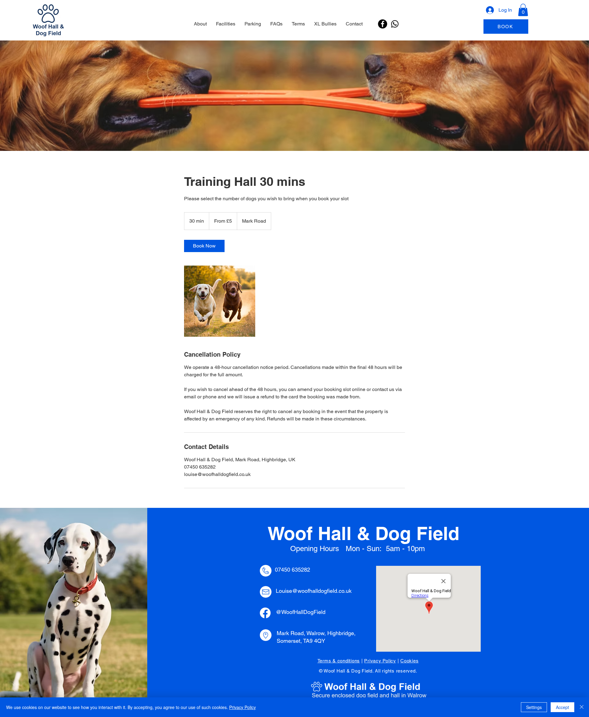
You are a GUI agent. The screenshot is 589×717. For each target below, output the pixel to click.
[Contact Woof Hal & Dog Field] (394, 24)
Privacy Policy (380, 660)
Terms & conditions (339, 660)
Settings (534, 707)
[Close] (581, 707)
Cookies (409, 660)
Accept (562, 707)
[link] (204, 246)
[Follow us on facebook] (265, 613)
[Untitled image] (219, 301)
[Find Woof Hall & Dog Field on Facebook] (382, 24)
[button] (523, 10)
